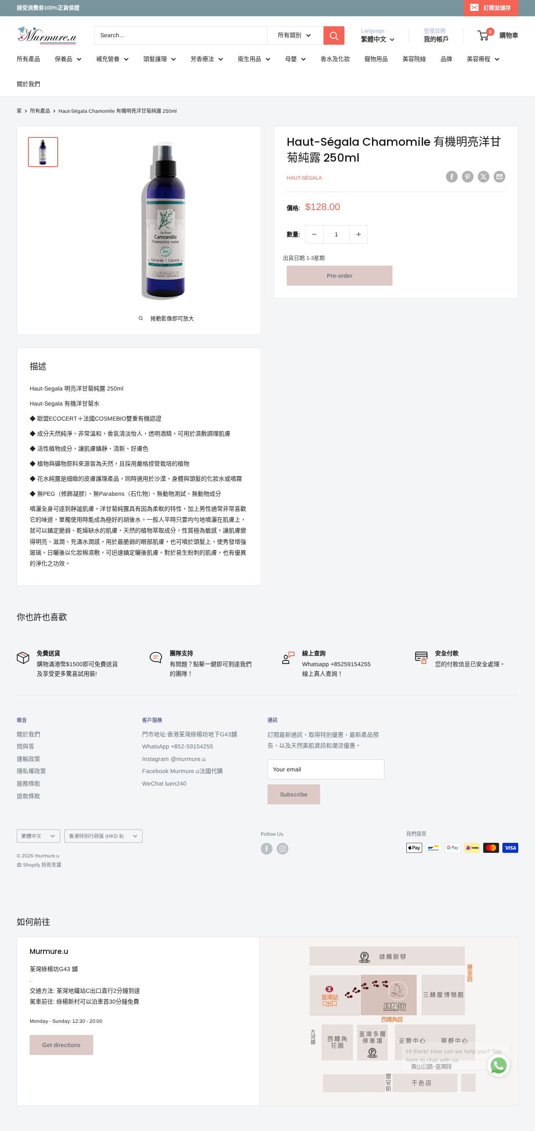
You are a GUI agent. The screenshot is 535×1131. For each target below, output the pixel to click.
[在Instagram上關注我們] (282, 849)
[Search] (334, 35)
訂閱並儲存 (497, 8)
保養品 (63, 59)
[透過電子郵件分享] (499, 177)
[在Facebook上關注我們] (267, 849)
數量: (293, 234)
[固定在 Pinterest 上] (468, 177)
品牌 (446, 59)
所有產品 (28, 59)
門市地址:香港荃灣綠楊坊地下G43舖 (189, 734)
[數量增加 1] (358, 234)
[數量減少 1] (314, 234)
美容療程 (478, 59)
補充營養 (108, 59)
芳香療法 (202, 59)
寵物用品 (376, 59)
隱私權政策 (31, 771)
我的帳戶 (436, 39)
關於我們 (28, 84)
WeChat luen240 (164, 783)
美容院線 (414, 59)
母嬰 (291, 59)
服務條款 (28, 783)
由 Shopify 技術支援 (39, 865)
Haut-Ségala (304, 178)
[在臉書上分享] (452, 177)
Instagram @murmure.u (174, 759)
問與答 (25, 746)
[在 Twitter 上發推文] (483, 177)
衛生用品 (249, 59)
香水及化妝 (335, 59)
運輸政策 (28, 759)
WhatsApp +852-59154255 (177, 746)
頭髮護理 (155, 59)
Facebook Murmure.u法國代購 (182, 771)
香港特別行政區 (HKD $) (96, 836)
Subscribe (294, 794)
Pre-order (339, 275)
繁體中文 (31, 836)
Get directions (61, 1045)
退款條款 (28, 796)
